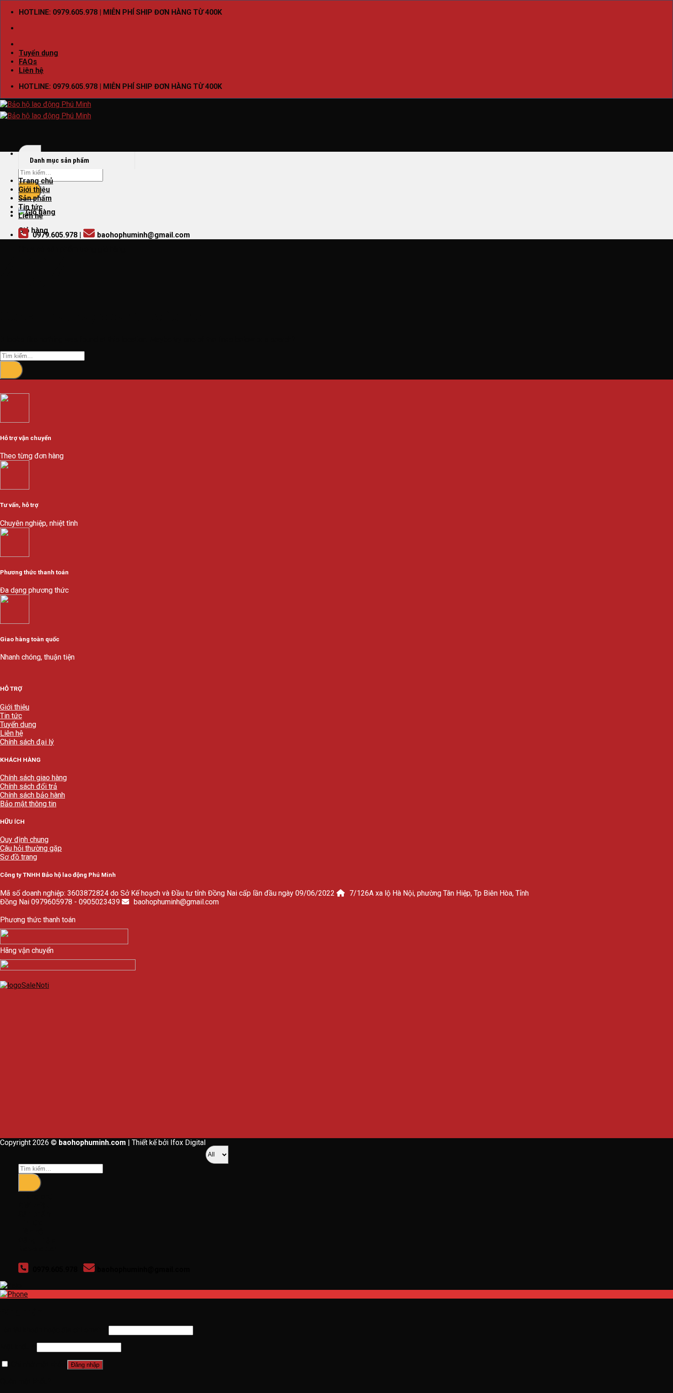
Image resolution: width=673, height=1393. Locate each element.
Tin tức (30, 207)
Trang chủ (35, 180)
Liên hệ (31, 70)
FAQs (28, 61)
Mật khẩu (17, 1347)
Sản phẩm (35, 198)
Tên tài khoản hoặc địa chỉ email (53, 1330)
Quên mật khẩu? (25, 1381)
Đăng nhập (85, 1364)
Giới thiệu (34, 189)
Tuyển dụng (38, 53)
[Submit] (11, 370)
